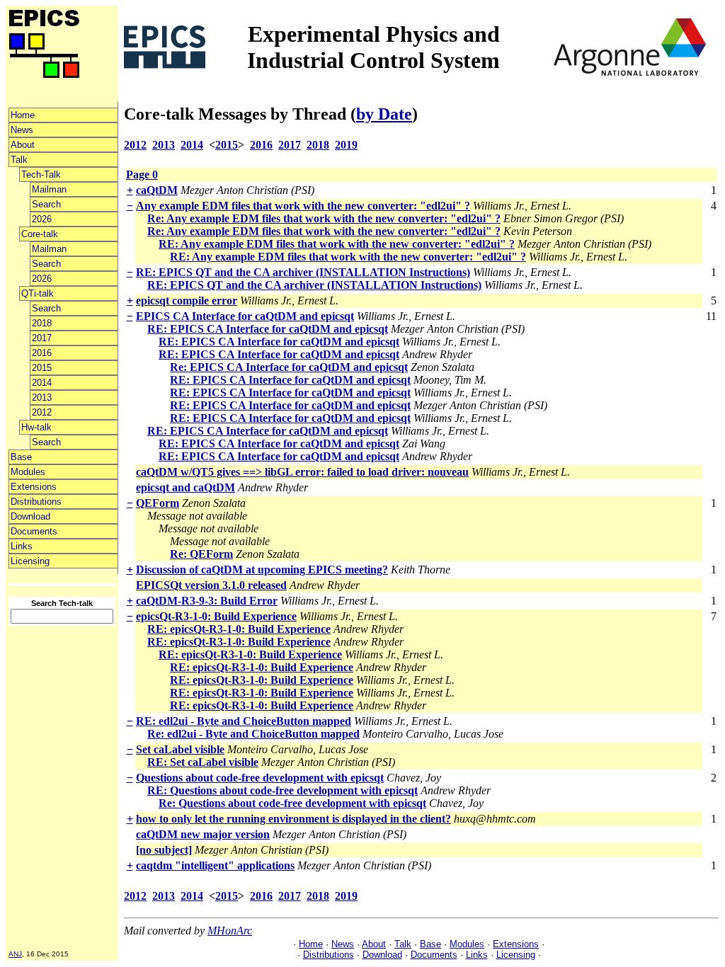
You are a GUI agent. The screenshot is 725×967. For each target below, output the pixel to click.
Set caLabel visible (180, 749)
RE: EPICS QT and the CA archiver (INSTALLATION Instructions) (303, 272)
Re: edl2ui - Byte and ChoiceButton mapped (253, 734)
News (22, 130)
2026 (42, 219)
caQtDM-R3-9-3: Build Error (207, 601)
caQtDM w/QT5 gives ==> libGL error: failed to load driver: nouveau (302, 472)
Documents (34, 531)
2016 (42, 353)
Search (46, 204)
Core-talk (39, 234)
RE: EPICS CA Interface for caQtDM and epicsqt (267, 329)
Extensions (34, 486)
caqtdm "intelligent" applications (215, 865)
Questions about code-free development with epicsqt (260, 778)
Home (23, 115)
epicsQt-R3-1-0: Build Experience (216, 616)
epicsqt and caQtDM (185, 487)
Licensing (30, 561)
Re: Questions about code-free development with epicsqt (292, 803)
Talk (19, 159)
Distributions (36, 501)
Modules (28, 472)
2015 (42, 367)
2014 (42, 382)
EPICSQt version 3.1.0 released (211, 585)
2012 (42, 412)
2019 (346, 145)
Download (30, 516)
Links (22, 546)
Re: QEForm (201, 554)
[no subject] (164, 850)
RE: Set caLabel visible (202, 762)
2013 (42, 397)
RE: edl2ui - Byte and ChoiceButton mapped (243, 721)
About (23, 144)
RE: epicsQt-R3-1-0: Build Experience (239, 629)
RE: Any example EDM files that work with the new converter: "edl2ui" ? (337, 244)
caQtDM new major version (203, 834)
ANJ (15, 954)
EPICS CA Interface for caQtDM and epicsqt (245, 316)
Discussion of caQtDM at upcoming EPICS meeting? (262, 569)
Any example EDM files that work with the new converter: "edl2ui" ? (303, 206)
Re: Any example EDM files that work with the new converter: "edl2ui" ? (324, 218)
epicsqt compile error (186, 300)
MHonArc (229, 931)
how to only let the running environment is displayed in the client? (293, 819)
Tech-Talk (41, 174)
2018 (42, 323)
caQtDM (157, 190)
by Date (384, 114)
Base (21, 457)
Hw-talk (36, 427)
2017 (42, 338)
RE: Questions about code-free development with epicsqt (282, 790)
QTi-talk (37, 293)
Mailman (49, 189)
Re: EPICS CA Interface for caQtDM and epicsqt (289, 367)
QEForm (157, 503)
